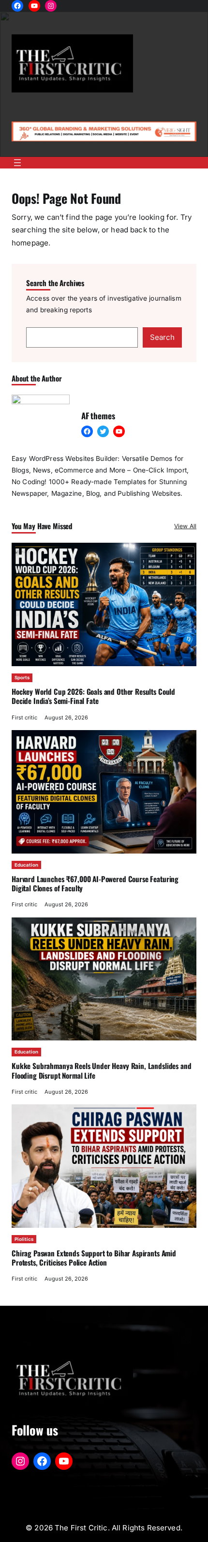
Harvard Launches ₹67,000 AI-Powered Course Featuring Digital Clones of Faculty (95, 883)
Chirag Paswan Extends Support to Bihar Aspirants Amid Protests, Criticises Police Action (94, 1257)
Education (26, 865)
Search (162, 337)
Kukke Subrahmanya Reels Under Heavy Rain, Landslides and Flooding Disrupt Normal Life (102, 1070)
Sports (22, 677)
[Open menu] (17, 162)
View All (185, 526)
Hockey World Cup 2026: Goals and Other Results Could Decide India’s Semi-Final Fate (93, 696)
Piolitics (24, 1239)
